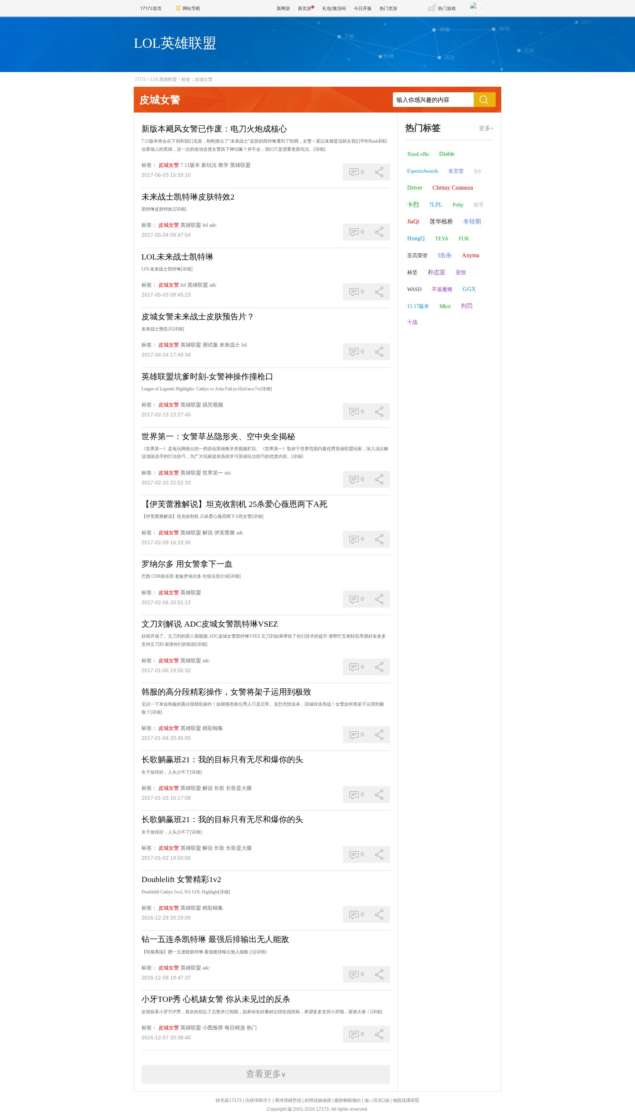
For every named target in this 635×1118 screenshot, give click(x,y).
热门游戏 (447, 8)
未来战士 (229, 345)
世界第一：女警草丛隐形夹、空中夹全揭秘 (218, 436)
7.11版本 (190, 165)
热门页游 (388, 8)
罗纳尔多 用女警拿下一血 (187, 564)
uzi (228, 473)
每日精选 (235, 1028)
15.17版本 (418, 306)
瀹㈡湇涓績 (377, 1100)
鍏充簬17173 (229, 1100)
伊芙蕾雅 (224, 532)
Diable (447, 154)
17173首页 (151, 8)
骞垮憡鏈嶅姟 (288, 1100)
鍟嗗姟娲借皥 (318, 1100)
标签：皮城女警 (197, 79)
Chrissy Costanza (453, 187)
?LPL (435, 204)
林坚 (412, 272)
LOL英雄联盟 (164, 79)
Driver (414, 187)
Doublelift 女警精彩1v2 (181, 879)
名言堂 (456, 171)
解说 (207, 532)
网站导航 (191, 8)
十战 (412, 322)
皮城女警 (168, 165)
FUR (464, 238)
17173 (140, 79)
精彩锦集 (212, 728)
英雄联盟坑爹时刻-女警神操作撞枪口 (207, 376)
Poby (458, 205)
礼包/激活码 (334, 8)
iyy (477, 171)
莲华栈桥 (441, 221)
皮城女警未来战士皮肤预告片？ (198, 316)
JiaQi (413, 221)
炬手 (479, 205)
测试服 (210, 345)
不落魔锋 (442, 289)
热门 (252, 1028)
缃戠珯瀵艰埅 (406, 1100)
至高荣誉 (417, 255)
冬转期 (472, 221)
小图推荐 (212, 1028)
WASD (414, 289)
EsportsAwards (422, 171)
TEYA (441, 238)
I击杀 (445, 255)
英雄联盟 (240, 165)
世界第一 (212, 473)
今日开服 (363, 8)
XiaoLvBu (418, 154)
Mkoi (445, 306)
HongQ (416, 238)
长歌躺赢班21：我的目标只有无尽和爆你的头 (222, 759)
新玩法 (209, 165)
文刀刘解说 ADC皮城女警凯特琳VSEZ (209, 623)
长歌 (219, 788)
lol (205, 225)
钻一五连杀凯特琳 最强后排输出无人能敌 (215, 939)
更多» (486, 128)
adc (212, 225)
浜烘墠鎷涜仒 (258, 1100)
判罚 (467, 306)
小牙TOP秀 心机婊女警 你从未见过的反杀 (215, 999)
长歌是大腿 (239, 788)
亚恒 (461, 272)
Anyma (470, 255)
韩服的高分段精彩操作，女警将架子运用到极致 (226, 691)
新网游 (283, 8)
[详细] (319, 149)
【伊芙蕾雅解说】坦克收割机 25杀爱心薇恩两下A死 (234, 504)
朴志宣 (436, 272)
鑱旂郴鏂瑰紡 (347, 1100)
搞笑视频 (212, 405)
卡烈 (413, 204)
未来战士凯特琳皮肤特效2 (187, 196)
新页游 (304, 8)
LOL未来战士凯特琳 (177, 256)
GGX (469, 289)
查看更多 (266, 1074)
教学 (223, 165)
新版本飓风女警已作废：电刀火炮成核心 (214, 128)
